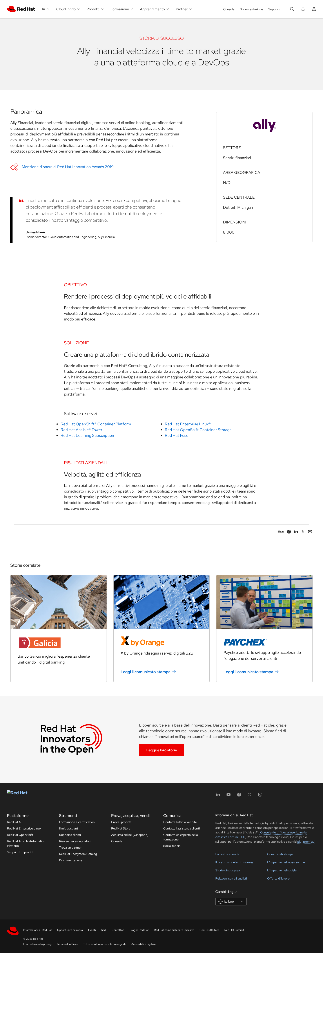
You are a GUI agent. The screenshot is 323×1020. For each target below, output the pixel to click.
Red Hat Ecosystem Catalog (78, 854)
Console (228, 9)
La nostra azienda (227, 854)
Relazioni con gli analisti (231, 878)
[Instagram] (260, 796)
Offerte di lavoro (278, 878)
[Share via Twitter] (303, 531)
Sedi (103, 930)
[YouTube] (228, 796)
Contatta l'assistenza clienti (181, 828)
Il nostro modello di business (234, 862)
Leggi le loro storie (161, 750)
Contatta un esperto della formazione (180, 837)
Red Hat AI (14, 822)
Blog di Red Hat (139, 930)
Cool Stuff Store (209, 930)
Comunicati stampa (280, 854)
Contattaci (118, 930)
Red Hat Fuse (176, 435)
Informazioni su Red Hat (37, 930)
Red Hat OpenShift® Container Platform (96, 423)
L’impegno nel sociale (282, 870)
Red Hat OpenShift (20, 835)
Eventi (92, 930)
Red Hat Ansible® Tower (81, 429)
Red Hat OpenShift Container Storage (198, 429)
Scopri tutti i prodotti (21, 852)
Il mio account (68, 828)
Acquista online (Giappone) (130, 835)
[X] (249, 796)
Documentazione (251, 9)
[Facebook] (239, 796)
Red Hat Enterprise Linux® (188, 423)
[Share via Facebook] (289, 531)
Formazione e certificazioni (77, 822)
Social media (171, 846)
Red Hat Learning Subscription (87, 435)
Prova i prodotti (121, 822)
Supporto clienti (70, 835)
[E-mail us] (310, 531)
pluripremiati (305, 842)
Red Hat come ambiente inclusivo (174, 930)
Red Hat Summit (234, 930)
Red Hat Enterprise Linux (24, 828)
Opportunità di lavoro (70, 930)
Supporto (274, 9)
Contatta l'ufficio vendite (180, 822)
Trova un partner (70, 847)
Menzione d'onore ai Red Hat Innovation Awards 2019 (68, 166)
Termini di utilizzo (67, 944)
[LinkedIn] (218, 796)
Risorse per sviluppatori (75, 841)
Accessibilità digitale (143, 944)
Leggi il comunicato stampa (146, 671)
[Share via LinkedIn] (296, 531)
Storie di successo (227, 870)
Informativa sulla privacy (37, 944)
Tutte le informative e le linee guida (104, 944)
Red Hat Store (121, 828)
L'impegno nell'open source (286, 862)
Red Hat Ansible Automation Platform (26, 843)
